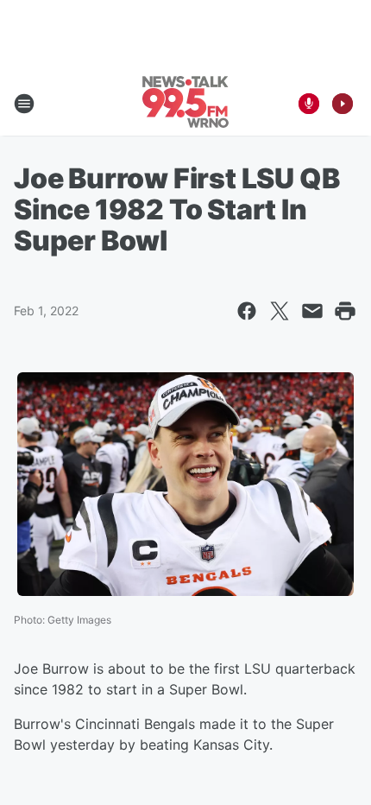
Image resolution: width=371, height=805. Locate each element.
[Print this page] (345, 311)
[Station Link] (185, 103)
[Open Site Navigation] (24, 103)
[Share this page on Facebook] (247, 311)
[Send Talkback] (309, 103)
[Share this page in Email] (312, 311)
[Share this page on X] (279, 311)
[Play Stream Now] (342, 103)
